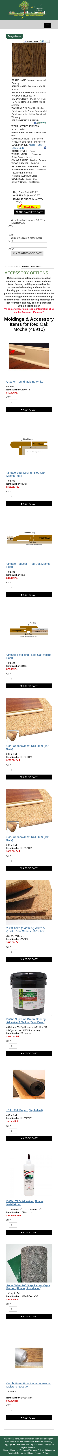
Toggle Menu (14, 36)
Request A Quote (42, 1453)
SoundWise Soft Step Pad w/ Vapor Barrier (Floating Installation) (28, 1287)
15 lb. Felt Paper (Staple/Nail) (24, 1110)
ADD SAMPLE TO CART (31, 212)
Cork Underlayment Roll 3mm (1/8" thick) (27, 747)
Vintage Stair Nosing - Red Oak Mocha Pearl (25, 474)
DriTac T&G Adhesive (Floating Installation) (25, 1203)
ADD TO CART (30, 409)
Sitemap (24, 1450)
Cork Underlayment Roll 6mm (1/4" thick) (27, 838)
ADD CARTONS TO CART (28, 253)
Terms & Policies (37, 1450)
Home (5, 1450)
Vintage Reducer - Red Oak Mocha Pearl (28, 565)
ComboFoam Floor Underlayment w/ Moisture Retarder (28, 1385)
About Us (14, 1450)
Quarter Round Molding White (24, 381)
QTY (8, 397)
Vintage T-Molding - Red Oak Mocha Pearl (28, 656)
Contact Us (21, 1453)
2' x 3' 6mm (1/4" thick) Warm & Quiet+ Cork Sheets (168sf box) (25, 930)
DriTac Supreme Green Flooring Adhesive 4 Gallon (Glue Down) (26, 1021)
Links (30, 1453)
